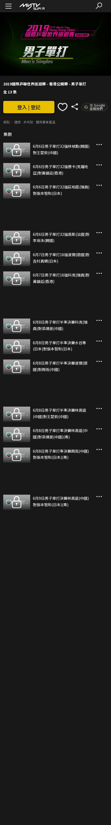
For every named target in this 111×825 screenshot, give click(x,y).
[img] (32, 6)
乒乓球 (28, 122)
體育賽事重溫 (45, 122)
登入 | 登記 (28, 107)
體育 (17, 122)
